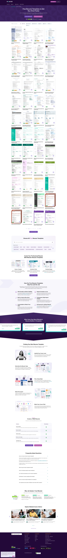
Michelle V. (26, 328)
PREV (27, 228)
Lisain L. (3, 328)
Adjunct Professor (16, 249)
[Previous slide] (9, 516)
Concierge (49, 249)
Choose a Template (33, 275)
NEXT (40, 228)
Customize (16, 35)
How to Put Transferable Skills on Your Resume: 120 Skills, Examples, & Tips (18, 520)
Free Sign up (53, 1)
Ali (48, 329)
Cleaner (45, 249)
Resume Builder (13, 6)
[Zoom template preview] (20, 40)
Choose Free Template (38, 16)
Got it (13, 556)
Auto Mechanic (22, 249)
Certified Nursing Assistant (39, 249)
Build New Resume (38, 445)
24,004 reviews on (13, 548)
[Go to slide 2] (33, 525)
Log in (58, 1)
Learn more (10, 556)
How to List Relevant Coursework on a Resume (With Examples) (33, 520)
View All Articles (33, 528)
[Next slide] (57, 516)
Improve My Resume (28, 16)
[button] (20, 23)
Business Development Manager (30, 249)
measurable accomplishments (42, 460)
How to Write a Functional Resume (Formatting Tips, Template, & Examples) (47, 520)
